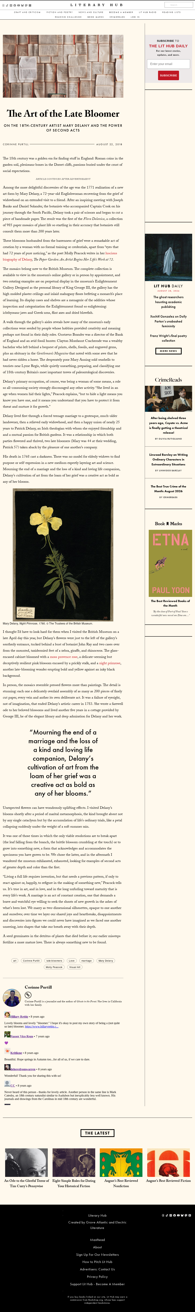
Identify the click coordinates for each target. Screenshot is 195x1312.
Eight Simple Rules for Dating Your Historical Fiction (73, 1184)
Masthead (97, 1240)
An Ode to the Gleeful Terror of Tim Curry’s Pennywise (26, 1184)
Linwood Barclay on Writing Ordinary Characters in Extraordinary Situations (168, 459)
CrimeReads (117, 17)
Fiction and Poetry (60, 12)
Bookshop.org (95, 1299)
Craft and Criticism (27, 12)
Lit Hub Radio (148, 12)
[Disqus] (63, 1057)
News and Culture (91, 12)
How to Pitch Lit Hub (97, 1262)
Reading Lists (171, 12)
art (14, 960)
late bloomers (54, 960)
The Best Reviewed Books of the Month (170, 603)
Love (71, 960)
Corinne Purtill (16, 144)
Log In (135, 17)
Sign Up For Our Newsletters (97, 1254)
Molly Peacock (54, 967)
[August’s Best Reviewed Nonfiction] (121, 1169)
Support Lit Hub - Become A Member (97, 1284)
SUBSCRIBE (168, 75)
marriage (87, 960)
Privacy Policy (97, 1276)
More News (168, 351)
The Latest (97, 1133)
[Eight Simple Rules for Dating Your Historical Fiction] (74, 1169)
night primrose (109, 664)
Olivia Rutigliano (170, 438)
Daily (168, 285)
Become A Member (121, 12)
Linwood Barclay (170, 470)
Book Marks (96, 17)
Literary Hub (97, 5)
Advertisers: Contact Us (97, 1269)
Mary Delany (106, 960)
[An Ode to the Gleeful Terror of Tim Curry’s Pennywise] (26, 1169)
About (97, 1247)
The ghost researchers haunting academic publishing (168, 302)
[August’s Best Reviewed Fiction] (168, 1169)
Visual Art (74, 967)
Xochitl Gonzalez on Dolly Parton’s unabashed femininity (168, 321)
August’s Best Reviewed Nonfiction (121, 1184)
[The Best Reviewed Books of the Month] (170, 564)
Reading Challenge (68, 17)
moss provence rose (64, 657)
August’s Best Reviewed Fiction (168, 1181)
